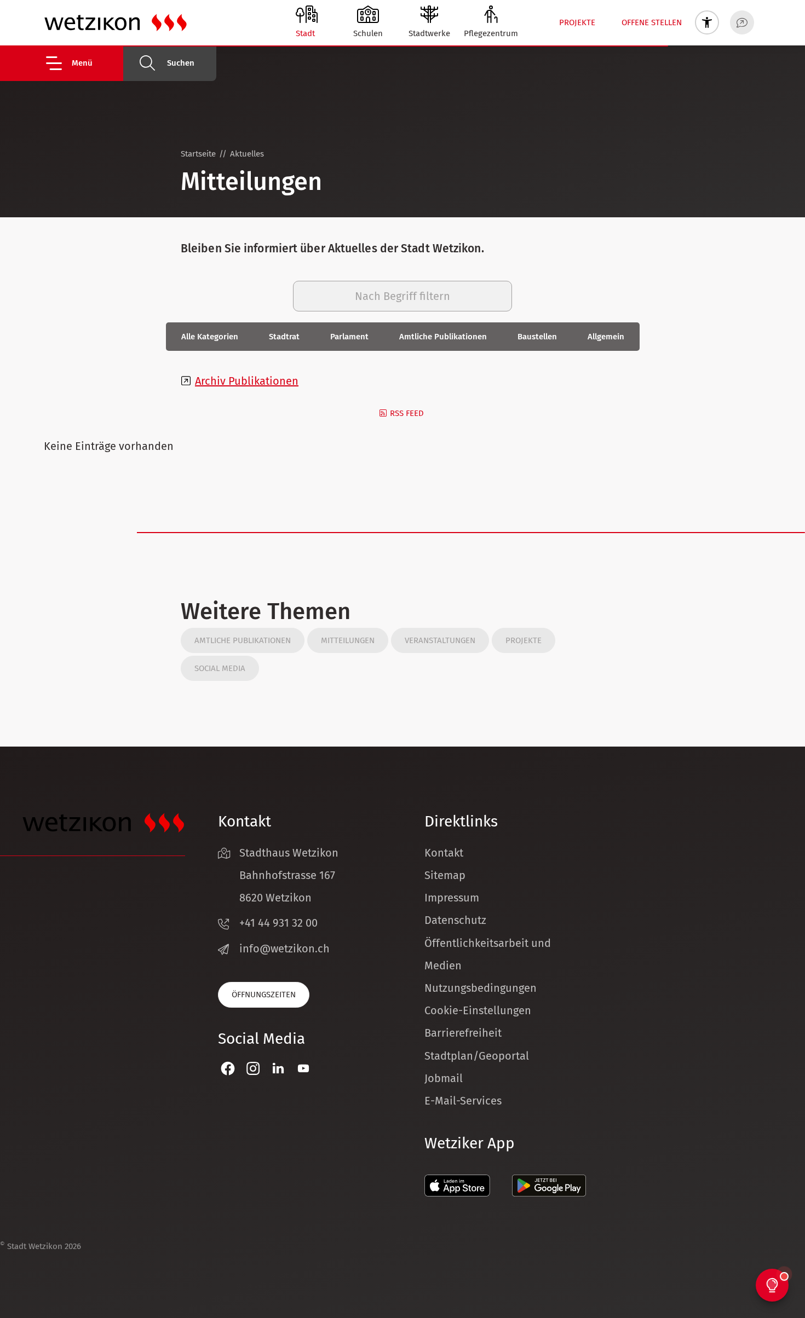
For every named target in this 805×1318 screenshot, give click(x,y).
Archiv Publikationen (246, 381)
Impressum (451, 897)
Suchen (180, 63)
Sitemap (444, 875)
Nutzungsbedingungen (480, 988)
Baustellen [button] (537, 337)
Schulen (368, 33)
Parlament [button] (349, 337)
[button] (83, 63)
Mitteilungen (348, 640)
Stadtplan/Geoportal (476, 1055)
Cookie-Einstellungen (477, 1010)
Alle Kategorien (209, 337)
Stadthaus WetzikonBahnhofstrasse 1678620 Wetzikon (288, 875)
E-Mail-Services (463, 1100)
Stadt (305, 33)
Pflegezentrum (491, 33)
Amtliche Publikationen (242, 640)
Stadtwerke (429, 33)
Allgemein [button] (606, 337)
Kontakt (443, 852)
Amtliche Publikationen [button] (443, 337)
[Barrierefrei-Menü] (707, 22)
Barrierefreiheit (463, 1032)
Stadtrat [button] (284, 337)
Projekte (577, 22)
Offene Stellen (652, 22)
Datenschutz (455, 920)
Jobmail (443, 1078)
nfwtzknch (286, 948)
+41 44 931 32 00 (278, 922)
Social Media (219, 668)
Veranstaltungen (440, 640)
